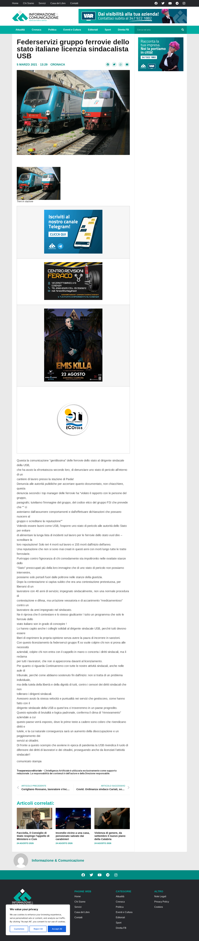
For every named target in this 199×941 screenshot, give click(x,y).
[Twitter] (163, 3)
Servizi (42, 3)
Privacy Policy (161, 901)
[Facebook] (156, 3)
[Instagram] (184, 3)
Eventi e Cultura (72, 29)
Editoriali (93, 29)
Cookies (158, 907)
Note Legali (160, 896)
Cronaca (36, 29)
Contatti (74, 3)
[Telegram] (177, 3)
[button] (107, 64)
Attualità (20, 29)
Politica (52, 29)
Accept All (57, 929)
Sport (108, 29)
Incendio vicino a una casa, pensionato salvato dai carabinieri (73, 836)
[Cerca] (183, 30)
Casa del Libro (58, 3)
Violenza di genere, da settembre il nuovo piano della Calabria (109, 836)
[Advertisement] (160, 118)
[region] (38, 920)
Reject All (38, 929)
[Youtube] (170, 3)
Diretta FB (123, 29)
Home (15, 3)
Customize (19, 929)
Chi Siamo (28, 3)
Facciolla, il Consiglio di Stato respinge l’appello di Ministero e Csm (33, 836)
